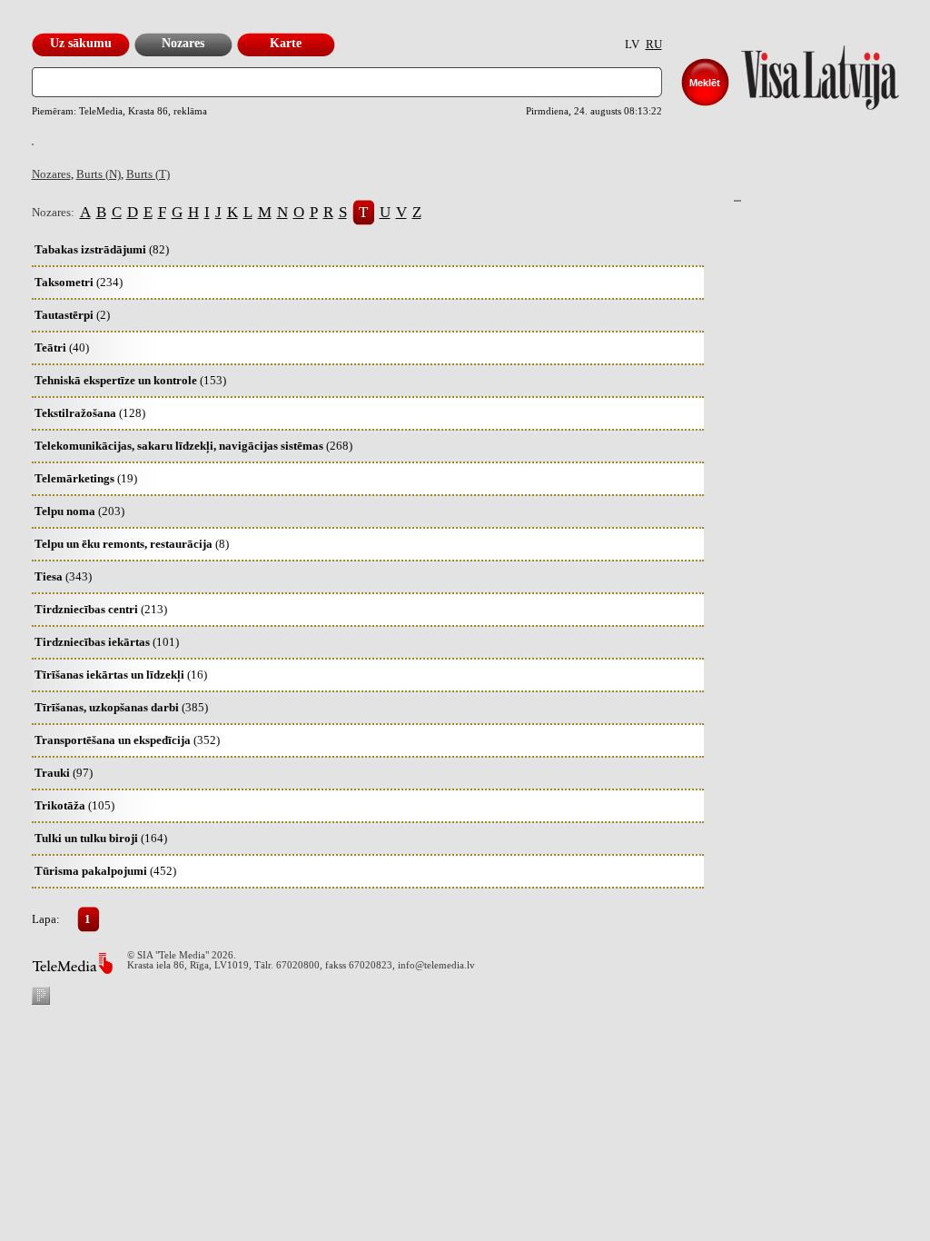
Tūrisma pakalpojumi (105, 871)
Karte (286, 43)
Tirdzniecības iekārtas (107, 642)
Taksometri (79, 282)
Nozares (183, 43)
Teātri (62, 347)
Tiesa (63, 576)
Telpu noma (79, 511)
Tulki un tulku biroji (101, 838)
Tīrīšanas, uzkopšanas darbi (121, 707)
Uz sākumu (81, 43)
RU (654, 44)
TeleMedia (72, 963)
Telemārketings (86, 478)
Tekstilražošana (90, 413)
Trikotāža (74, 805)
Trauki (64, 772)
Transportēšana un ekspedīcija (127, 740)
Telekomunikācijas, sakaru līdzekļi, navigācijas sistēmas (193, 445)
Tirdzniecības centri (101, 609)
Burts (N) (98, 174)
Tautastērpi (72, 315)
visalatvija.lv (797, 73)
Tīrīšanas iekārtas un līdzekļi (121, 674)
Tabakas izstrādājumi (102, 249)
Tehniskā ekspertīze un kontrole (130, 380)
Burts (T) (148, 174)
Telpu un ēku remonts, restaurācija (132, 544)
